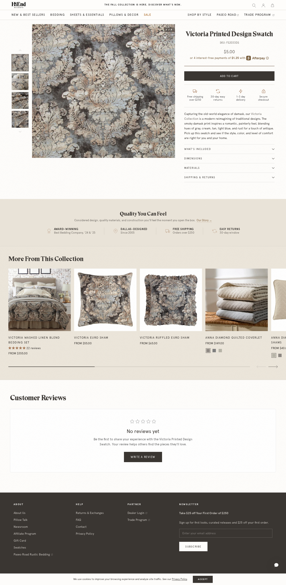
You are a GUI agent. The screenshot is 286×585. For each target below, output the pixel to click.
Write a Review (143, 457)
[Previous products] (261, 366)
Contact (81, 526)
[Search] (254, 5)
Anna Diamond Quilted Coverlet (233, 337)
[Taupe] (208, 350)
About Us (19, 513)
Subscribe (193, 546)
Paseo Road (226, 14)
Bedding (57, 14)
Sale (147, 14)
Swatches (20, 547)
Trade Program (258, 14)
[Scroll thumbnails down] (20, 132)
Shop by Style (199, 14)
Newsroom (21, 526)
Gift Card (20, 540)
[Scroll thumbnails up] (20, 50)
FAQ (78, 519)
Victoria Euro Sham (91, 337)
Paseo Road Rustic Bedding (32, 554)
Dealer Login (136, 513)
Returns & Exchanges (90, 513)
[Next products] (273, 366)
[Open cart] (272, 5)
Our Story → (204, 220)
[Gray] (214, 350)
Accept (202, 579)
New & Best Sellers (28, 14)
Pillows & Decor (124, 14)
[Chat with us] (276, 565)
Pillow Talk (20, 519)
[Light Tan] (220, 350)
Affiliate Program (25, 533)
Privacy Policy (85, 533)
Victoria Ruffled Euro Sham (164, 337)
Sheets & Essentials (87, 14)
